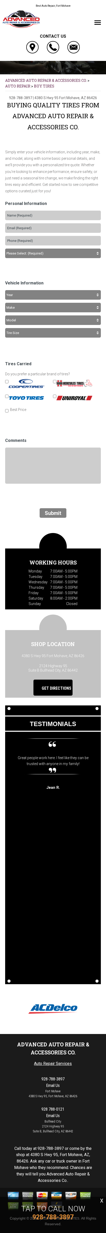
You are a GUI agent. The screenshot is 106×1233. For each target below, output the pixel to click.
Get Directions (56, 688)
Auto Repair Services (53, 1063)
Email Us (53, 1085)
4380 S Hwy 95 (46, 98)
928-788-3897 (20, 98)
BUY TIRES (44, 86)
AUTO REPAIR (17, 86)
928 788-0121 (52, 1109)
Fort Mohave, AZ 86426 (78, 98)
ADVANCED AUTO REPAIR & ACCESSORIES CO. (46, 80)
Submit (53, 513)
